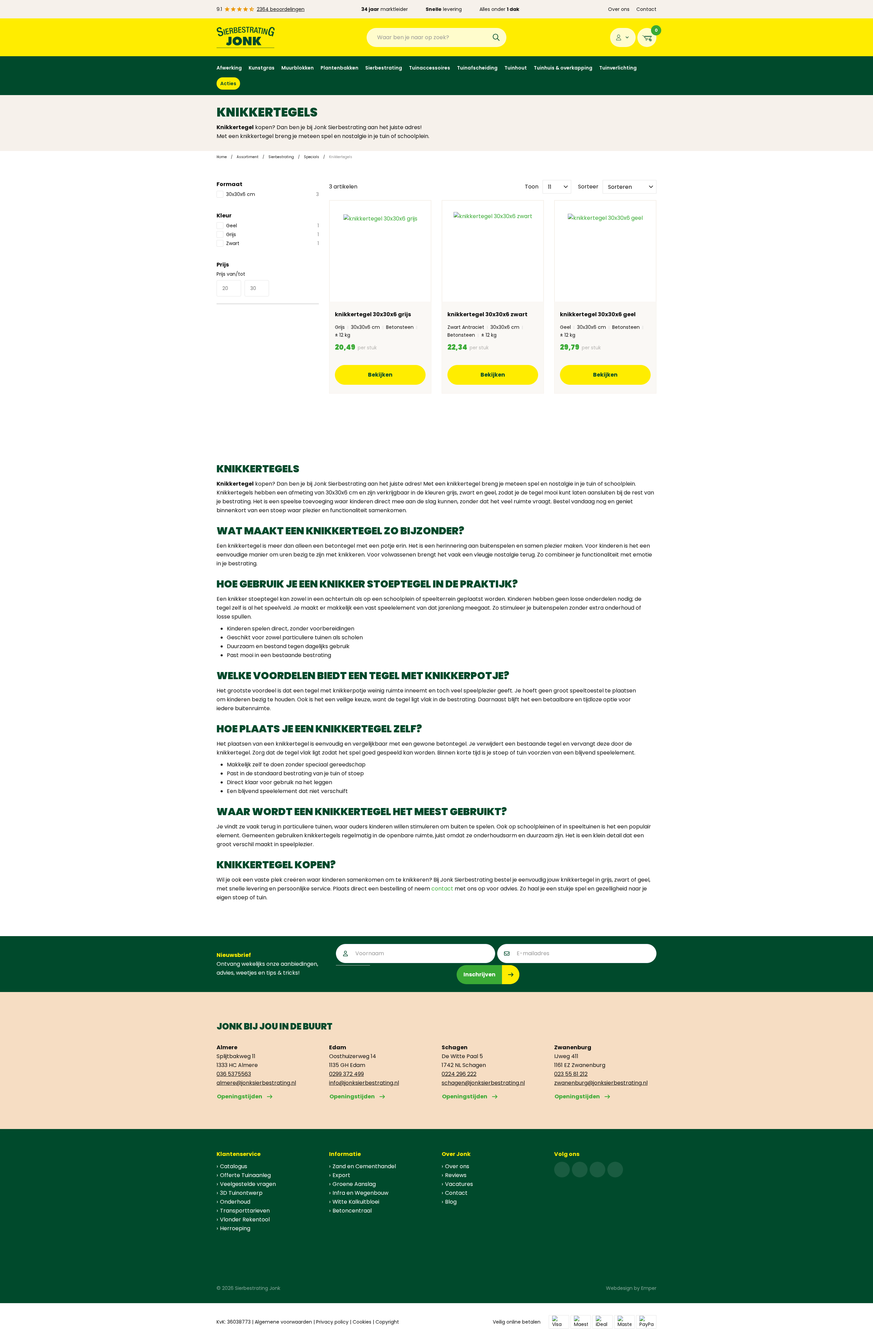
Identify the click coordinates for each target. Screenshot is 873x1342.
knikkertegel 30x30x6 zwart (487, 314)
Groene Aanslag (354, 1184)
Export (341, 1175)
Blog (451, 1202)
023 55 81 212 (571, 1074)
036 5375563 (234, 1074)
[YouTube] (615, 1169)
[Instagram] (580, 1169)
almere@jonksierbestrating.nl (256, 1083)
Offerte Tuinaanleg (245, 1175)
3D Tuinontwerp (241, 1193)
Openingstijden (239, 1096)
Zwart (272, 243)
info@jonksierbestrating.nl (364, 1083)
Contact (646, 9)
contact (442, 889)
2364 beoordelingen (281, 9)
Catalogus (233, 1166)
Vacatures (459, 1184)
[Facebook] (562, 1169)
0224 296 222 (459, 1074)
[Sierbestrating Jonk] (246, 37)
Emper (648, 1288)
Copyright (387, 1321)
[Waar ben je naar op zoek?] (496, 37)
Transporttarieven (245, 1211)
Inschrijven (479, 974)
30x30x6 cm (272, 194)
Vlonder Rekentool (245, 1219)
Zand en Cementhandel (364, 1166)
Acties (228, 83)
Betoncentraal (352, 1211)
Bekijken (380, 375)
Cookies (362, 1321)
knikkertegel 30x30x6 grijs (373, 314)
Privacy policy (332, 1321)
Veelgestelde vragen (248, 1184)
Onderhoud (235, 1202)
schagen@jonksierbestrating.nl (483, 1083)
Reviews (456, 1175)
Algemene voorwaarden (283, 1321)
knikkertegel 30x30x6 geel (598, 314)
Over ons (619, 9)
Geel (272, 225)
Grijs (272, 234)
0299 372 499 (346, 1074)
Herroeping (235, 1228)
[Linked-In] (597, 1169)
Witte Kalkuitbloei (355, 1202)
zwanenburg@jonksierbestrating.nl (601, 1083)
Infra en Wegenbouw (360, 1193)
